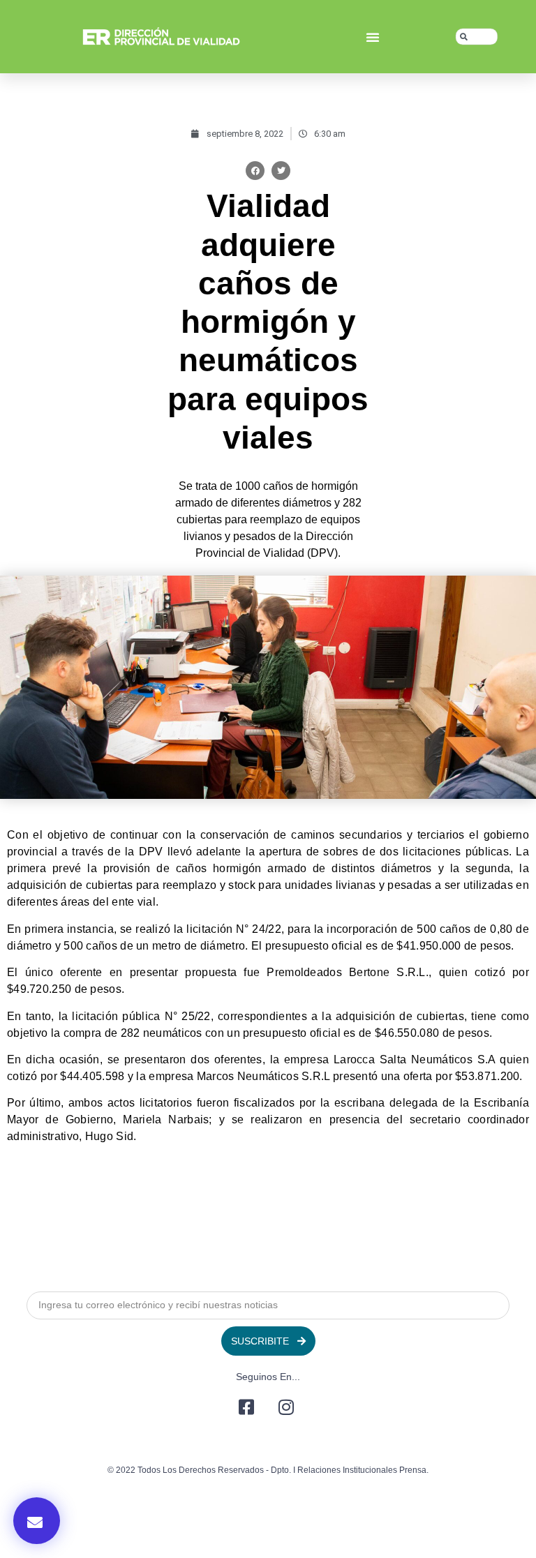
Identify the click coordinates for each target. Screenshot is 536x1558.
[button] (372, 37)
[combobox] (477, 37)
